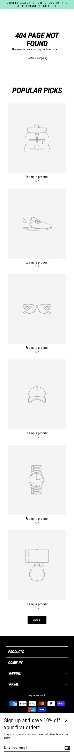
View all (37, 619)
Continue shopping (37, 58)
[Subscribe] (66, 748)
